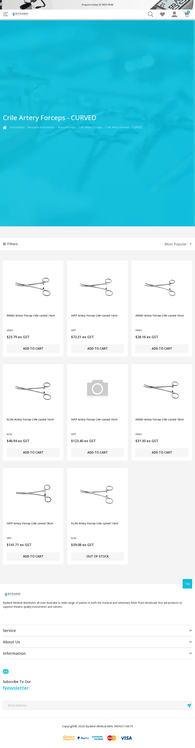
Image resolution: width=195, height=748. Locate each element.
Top (187, 583)
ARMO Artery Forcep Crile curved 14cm (31, 315)
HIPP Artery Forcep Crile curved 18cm (30, 523)
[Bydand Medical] (20, 14)
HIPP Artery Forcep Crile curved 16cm (94, 419)
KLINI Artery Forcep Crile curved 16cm (30, 419)
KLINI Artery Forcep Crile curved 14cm (94, 523)
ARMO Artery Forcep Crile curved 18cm (159, 419)
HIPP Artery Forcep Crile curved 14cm (94, 315)
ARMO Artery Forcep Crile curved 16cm (159, 315)
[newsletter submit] (189, 705)
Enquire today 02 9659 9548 (97, 4)
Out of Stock (97, 556)
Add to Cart (33, 348)
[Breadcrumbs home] (5, 127)
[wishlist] (163, 14)
